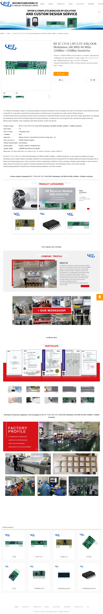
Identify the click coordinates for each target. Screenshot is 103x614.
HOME (42, 4)
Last (61, 80)
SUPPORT (91, 4)
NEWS (71, 4)
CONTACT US (78, 607)
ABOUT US (50, 5)
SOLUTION (80, 4)
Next (92, 80)
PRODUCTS (61, 4)
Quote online (61, 74)
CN (88, 607)
